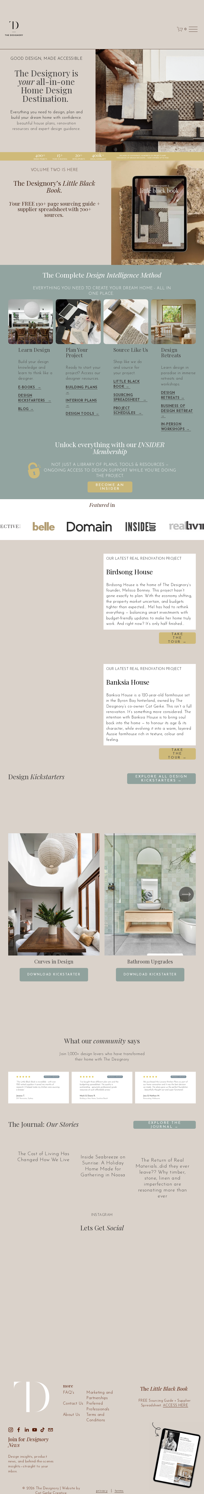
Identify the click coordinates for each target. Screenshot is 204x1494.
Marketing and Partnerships (99, 1395)
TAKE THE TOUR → (177, 638)
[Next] (186, 894)
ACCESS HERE (175, 1405)
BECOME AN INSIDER (110, 487)
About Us (71, 1415)
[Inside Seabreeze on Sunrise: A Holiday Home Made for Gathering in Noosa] (103, 1145)
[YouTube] (34, 1429)
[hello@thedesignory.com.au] (50, 1429)
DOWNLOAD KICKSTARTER (53, 974)
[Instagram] (10, 1429)
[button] (62, 599)
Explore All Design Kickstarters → (161, 778)
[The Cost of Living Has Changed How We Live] (44, 1144)
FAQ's (68, 1393)
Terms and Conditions (95, 1417)
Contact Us (73, 1404)
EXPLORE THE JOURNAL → (164, 1125)
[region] (102, 907)
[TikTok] (42, 1429)
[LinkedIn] (26, 1429)
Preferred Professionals (97, 1406)
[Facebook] (18, 1429)
